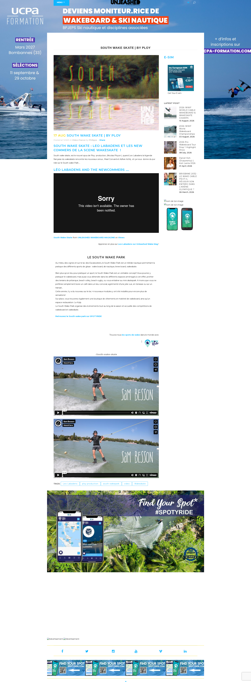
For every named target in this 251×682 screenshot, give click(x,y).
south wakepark (111, 484)
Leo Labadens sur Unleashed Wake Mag (138, 244)
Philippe (93, 140)
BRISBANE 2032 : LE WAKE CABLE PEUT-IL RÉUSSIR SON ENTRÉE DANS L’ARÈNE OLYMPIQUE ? (188, 182)
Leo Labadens (70, 484)
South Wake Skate (63, 237)
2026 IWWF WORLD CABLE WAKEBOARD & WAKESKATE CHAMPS (187, 112)
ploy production (90, 484)
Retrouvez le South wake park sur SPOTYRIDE (78, 316)
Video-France (78, 140)
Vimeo (121, 237)
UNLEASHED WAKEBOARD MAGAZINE (96, 237)
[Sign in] (187, 2)
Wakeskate (140, 484)
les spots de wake (130, 335)
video (127, 484)
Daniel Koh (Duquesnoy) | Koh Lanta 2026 (187, 160)
